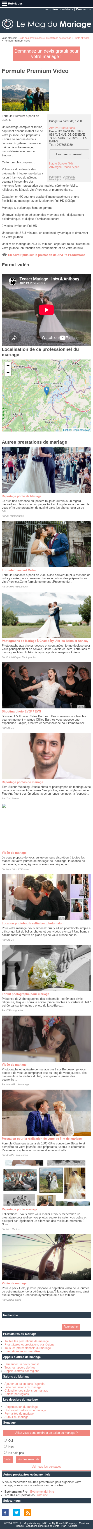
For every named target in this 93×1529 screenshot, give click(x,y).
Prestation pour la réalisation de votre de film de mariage (42, 1138)
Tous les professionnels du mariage (28, 1348)
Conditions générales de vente (42, 1525)
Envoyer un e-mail (69, 154)
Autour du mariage (16, 1417)
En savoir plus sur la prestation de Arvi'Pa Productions (46, 255)
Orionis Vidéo (13, 1299)
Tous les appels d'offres (20, 1367)
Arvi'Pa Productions (62, 128)
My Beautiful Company (64, 1523)
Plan (63, 1525)
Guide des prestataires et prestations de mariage (44, 38)
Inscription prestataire (58, 9)
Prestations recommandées (22, 1351)
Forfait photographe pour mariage (25, 994)
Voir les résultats (29, 1459)
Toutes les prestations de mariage (27, 1341)
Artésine (42, 1495)
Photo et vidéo (81, 38)
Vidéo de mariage (14, 852)
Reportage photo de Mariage (21, 496)
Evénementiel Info (42, 1491)
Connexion (83, 9)
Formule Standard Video (19, 570)
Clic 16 (10, 727)
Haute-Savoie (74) (61, 163)
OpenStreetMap (81, 430)
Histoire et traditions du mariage (25, 1410)
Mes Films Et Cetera (17, 869)
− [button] (8, 372)
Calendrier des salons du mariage (26, 1390)
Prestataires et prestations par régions (29, 1344)
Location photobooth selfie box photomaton (32, 923)
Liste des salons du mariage (23, 1387)
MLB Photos (13, 1229)
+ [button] (8, 365)
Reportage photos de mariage (22, 782)
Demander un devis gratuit (22, 1364)
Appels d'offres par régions (22, 1371)
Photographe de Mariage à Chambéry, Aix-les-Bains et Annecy (45, 641)
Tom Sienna (12, 798)
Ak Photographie (15, 516)
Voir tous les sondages (46, 1466)
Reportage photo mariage (19, 1209)
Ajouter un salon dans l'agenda (24, 1383)
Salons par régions (17, 1394)
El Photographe (14, 1010)
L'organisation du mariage (21, 1406)
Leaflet (67, 430)
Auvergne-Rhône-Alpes (64, 167)
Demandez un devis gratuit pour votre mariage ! (46, 54)
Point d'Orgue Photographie (21, 657)
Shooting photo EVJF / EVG (21, 711)
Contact (72, 1525)
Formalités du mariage (19, 1413)
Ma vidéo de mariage (17, 1084)
